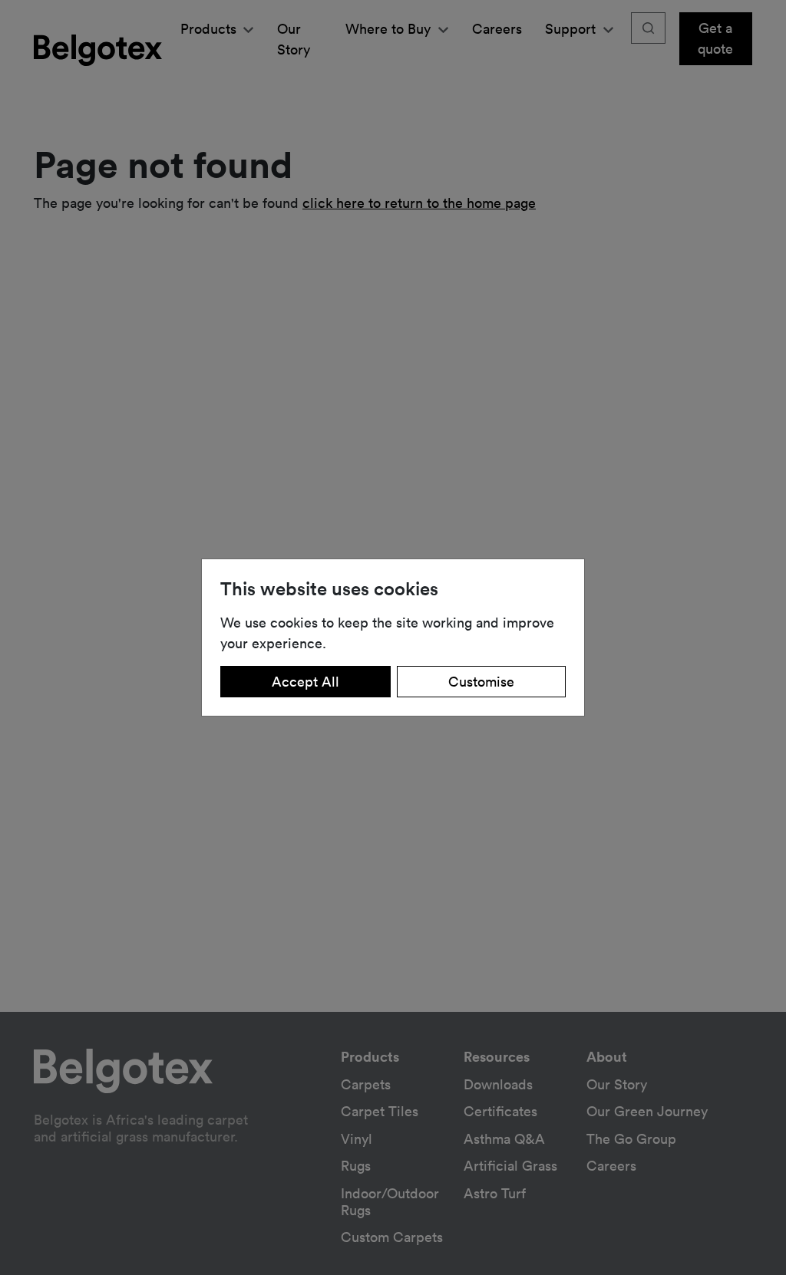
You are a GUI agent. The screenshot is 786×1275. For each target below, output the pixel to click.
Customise (481, 681)
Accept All (305, 681)
